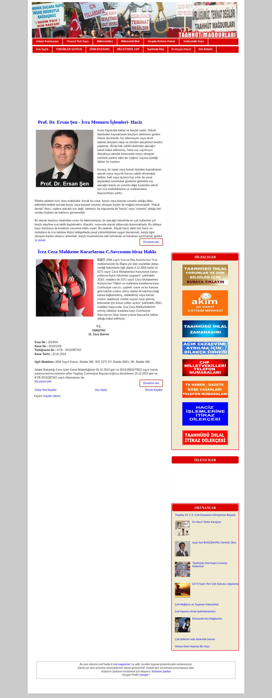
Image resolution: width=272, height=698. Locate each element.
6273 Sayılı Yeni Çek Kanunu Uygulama (215, 583)
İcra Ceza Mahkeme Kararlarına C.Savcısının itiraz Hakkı (97, 251)
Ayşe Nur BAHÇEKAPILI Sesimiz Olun (214, 542)
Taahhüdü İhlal (155, 49)
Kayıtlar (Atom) (51, 396)
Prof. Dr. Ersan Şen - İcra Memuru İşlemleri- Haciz (90, 122)
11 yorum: (40, 240)
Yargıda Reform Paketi (161, 41)
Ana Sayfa (42, 49)
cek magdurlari (121, 664)
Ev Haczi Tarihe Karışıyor (206, 522)
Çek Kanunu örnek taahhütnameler (195, 611)
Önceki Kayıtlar (154, 389)
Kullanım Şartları (161, 671)
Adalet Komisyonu (47, 41)
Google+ (145, 674)
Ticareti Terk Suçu (78, 41)
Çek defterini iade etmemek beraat (195, 639)
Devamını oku (151, 241)
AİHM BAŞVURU (99, 49)
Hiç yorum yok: (43, 381)
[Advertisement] (136, 83)
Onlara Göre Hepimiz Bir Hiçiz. (192, 646)
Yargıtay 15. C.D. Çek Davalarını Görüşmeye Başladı (205, 515)
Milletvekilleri (105, 41)
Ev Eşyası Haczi (181, 49)
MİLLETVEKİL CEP (128, 49)
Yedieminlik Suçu (193, 41)
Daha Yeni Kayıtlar (46, 389)
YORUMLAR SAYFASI (69, 49)
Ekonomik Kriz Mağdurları (207, 618)
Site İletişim (205, 49)
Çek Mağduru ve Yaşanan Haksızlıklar (197, 604)
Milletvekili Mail (130, 41)
